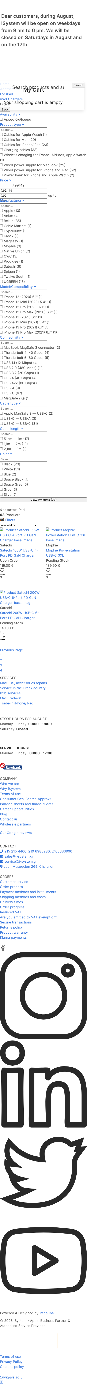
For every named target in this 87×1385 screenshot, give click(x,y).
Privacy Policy (11, 1361)
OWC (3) (11, 256)
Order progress (12, 907)
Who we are (9, 784)
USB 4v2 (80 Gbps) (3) (22, 383)
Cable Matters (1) (17, 226)
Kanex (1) (11, 236)
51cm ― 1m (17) (16, 439)
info (46, 1313)
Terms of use (10, 794)
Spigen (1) (12, 271)
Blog (3, 814)
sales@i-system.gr (18, 856)
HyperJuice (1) (15, 231)
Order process (11, 887)
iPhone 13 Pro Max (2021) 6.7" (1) (30, 332)
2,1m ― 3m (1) (15, 449)
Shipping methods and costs (23, 897)
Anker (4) (11, 216)
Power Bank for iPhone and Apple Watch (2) (39, 175)
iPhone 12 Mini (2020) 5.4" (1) (27, 302)
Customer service (14, 882)
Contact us (9, 819)
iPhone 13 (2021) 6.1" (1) (23, 317)
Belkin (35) (12, 221)
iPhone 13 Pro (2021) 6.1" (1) (26, 327)
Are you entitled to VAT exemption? (28, 917)
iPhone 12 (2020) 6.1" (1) (23, 297)
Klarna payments (13, 937)
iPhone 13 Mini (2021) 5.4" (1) (27, 322)
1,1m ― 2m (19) (16, 444)
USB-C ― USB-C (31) (21, 423)
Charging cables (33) (21, 150)
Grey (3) (10, 489)
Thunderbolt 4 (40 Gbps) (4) (26, 352)
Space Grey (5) (16, 484)
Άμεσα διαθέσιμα (17, 119)
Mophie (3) (12, 246)
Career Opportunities (17, 809)
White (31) (12, 469)
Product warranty (14, 932)
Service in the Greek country (23, 688)
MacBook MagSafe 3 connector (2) (32, 347)
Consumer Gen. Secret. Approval (26, 799)
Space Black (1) (16, 479)
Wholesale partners (15, 824)
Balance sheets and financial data (26, 804)
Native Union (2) (17, 251)
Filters (9, 520)
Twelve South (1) (17, 276)
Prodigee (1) (13, 261)
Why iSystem (10, 789)
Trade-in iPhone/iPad (16, 703)
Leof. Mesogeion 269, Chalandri (28, 866)
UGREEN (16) (14, 281)
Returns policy (11, 927)
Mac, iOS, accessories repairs (23, 683)
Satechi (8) (12, 266)
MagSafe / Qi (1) (17, 398)
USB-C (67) (13, 393)
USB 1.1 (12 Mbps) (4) (21, 363)
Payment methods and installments (28, 892)
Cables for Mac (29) (20, 140)
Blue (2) (10, 474)
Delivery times (11, 902)
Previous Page (11, 650)
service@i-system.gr (20, 861)
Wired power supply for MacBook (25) (34, 165)
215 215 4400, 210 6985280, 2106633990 (37, 851)
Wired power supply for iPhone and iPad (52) (40, 170)
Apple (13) (12, 210)
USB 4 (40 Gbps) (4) (20, 378)
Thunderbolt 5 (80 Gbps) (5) (26, 357)
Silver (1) (11, 494)
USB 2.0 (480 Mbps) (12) (24, 368)
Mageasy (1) (13, 241)
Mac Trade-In (10, 698)
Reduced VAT (10, 912)
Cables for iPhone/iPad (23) (26, 145)
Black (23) (12, 464)
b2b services (10, 693)
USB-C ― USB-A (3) (20, 418)
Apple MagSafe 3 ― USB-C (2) (28, 413)
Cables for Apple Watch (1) (25, 134)
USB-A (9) (12, 388)
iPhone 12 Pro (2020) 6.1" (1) (26, 307)
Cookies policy (12, 1367)
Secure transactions (16, 922)
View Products (44, 499)
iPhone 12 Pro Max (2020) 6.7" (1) (31, 312)
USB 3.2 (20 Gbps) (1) (21, 373)
